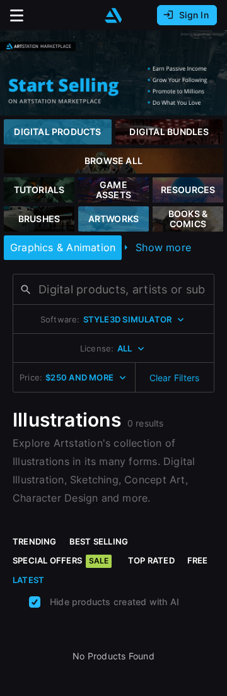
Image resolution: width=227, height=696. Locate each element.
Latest (28, 580)
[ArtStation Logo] (113, 15)
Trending (35, 541)
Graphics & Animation (62, 247)
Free (197, 560)
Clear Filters (174, 377)
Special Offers (60, 560)
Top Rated (151, 560)
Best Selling (99, 541)
